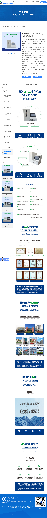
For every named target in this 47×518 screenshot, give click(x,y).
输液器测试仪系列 (7, 126)
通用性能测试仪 (7, 157)
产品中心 (18, 2)
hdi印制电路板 (23, 507)
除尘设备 (28, 507)
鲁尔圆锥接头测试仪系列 (7, 96)
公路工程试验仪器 (18, 506)
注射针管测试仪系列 (7, 102)
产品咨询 (27, 77)
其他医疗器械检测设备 (19, 26)
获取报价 (37, 77)
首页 (13, 2)
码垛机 (7, 506)
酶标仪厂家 (12, 506)
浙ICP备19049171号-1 (16, 514)
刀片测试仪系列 (7, 147)
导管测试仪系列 (7, 131)
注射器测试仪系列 (7, 108)
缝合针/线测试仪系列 (7, 120)
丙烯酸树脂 (17, 507)
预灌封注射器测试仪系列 (7, 114)
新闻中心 (27, 2)
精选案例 (22, 2)
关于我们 (32, 2)
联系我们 (37, 2)
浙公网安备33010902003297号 (28, 514)
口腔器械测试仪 (7, 142)
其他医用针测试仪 (7, 137)
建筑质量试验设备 (26, 506)
